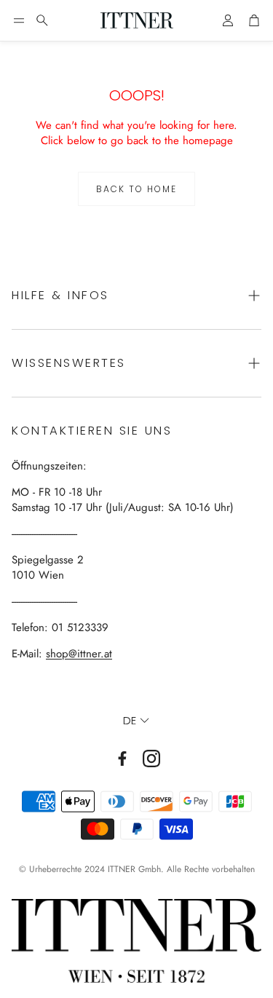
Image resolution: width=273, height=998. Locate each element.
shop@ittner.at (79, 654)
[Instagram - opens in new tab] (151, 758)
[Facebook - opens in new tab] (122, 758)
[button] (19, 20)
